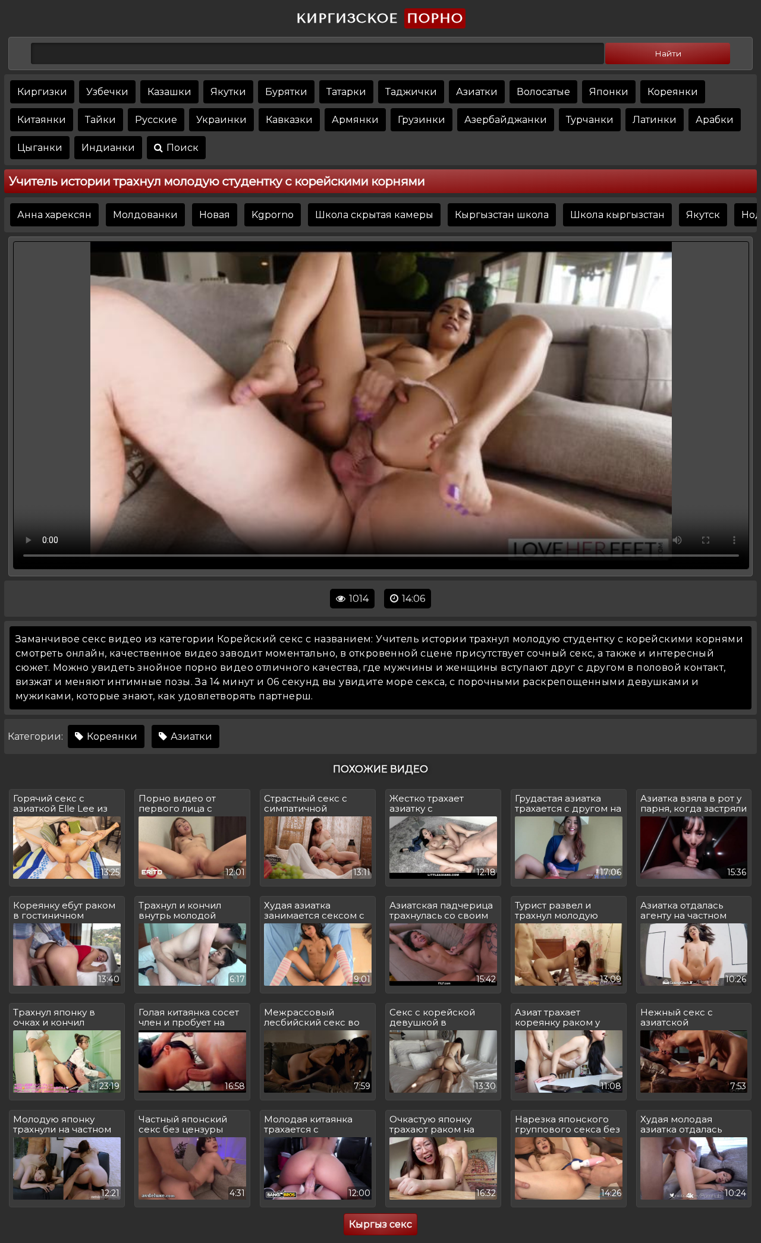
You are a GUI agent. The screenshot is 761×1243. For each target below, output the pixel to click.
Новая (214, 214)
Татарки (346, 91)
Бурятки (286, 91)
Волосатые (543, 91)
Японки (608, 91)
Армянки (355, 119)
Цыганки (39, 147)
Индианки (108, 147)
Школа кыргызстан (617, 214)
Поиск (181, 147)
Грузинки (421, 119)
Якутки (228, 91)
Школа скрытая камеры (374, 214)
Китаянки (41, 119)
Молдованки (145, 214)
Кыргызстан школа (502, 214)
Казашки (169, 91)
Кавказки (289, 119)
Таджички (411, 91)
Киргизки (42, 91)
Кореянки (672, 91)
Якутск (703, 214)
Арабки (715, 119)
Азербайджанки (505, 119)
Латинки (655, 119)
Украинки (221, 119)
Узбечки (107, 91)
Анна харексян (54, 214)
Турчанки (590, 119)
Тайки (100, 119)
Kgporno (272, 214)
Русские (156, 119)
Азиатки (477, 91)
